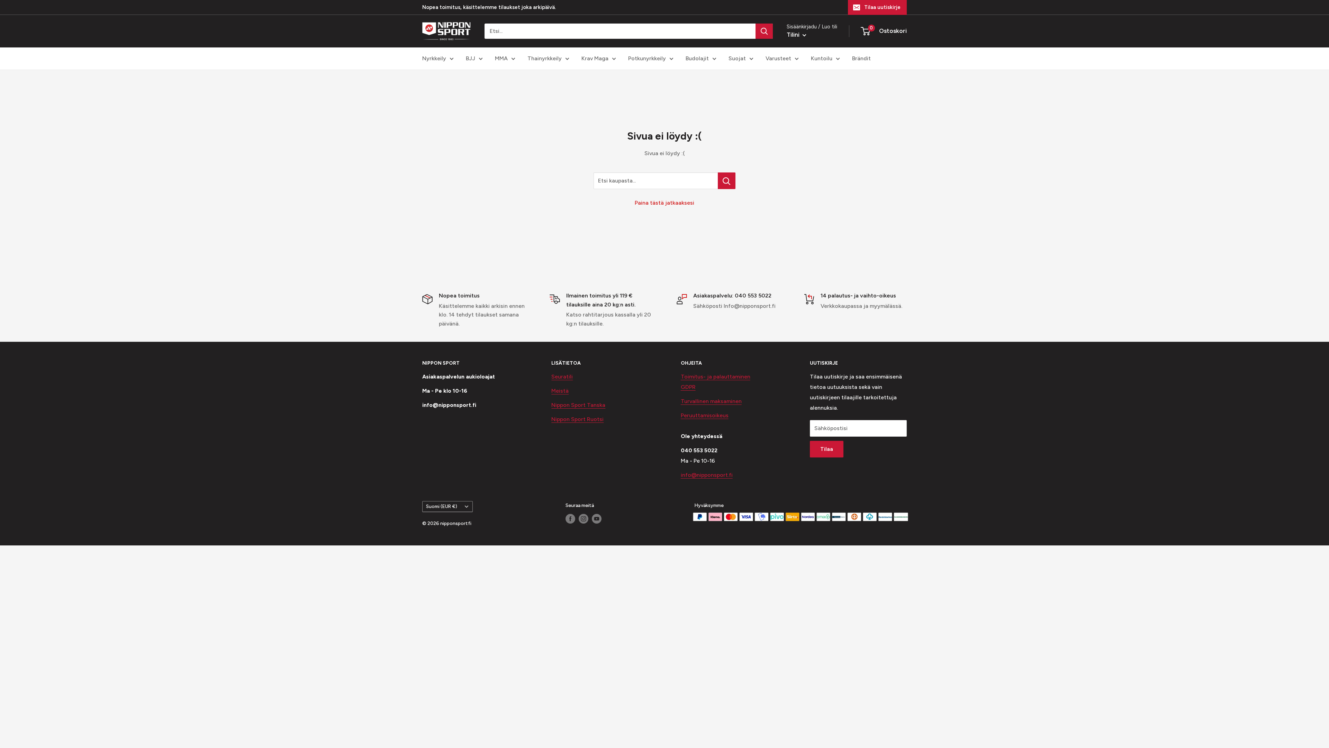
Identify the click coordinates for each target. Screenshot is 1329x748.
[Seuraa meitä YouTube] (597, 519)
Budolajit (697, 58)
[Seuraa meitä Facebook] (570, 519)
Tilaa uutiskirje (882, 7)
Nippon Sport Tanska (578, 405)
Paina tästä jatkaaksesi (664, 202)
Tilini (794, 34)
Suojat (737, 58)
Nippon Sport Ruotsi (577, 419)
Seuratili (562, 376)
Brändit (861, 58)
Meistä (560, 391)
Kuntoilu (821, 58)
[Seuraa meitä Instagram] (583, 519)
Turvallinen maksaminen (711, 401)
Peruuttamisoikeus (705, 415)
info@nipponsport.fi (707, 475)
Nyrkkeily (434, 58)
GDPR (688, 387)
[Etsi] (764, 31)
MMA (501, 58)
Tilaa (826, 449)
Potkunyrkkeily (647, 58)
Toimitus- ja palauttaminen (715, 376)
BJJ (470, 58)
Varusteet (778, 58)
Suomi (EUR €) (441, 506)
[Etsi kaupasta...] (726, 180)
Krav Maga (594, 58)
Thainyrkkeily (544, 58)
